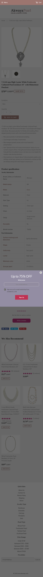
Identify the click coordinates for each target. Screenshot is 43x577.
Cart (40, 2)
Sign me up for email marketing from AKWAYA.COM (18, 290)
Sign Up (21, 297)
